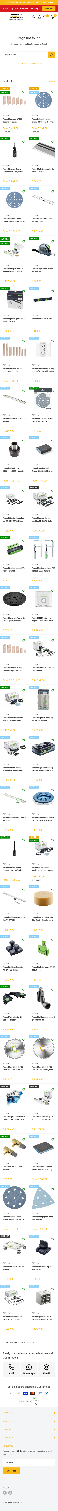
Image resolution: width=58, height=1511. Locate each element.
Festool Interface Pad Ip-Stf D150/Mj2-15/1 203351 (14, 619)
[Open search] (34, 16)
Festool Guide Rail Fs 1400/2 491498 (14, 419)
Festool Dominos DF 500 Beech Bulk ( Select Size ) (13, 669)
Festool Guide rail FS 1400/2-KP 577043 (14, 818)
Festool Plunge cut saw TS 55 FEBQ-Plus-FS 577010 (13, 270)
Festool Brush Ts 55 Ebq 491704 (12, 1168)
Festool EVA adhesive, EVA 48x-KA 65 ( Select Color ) (42, 918)
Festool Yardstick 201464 (42, 319)
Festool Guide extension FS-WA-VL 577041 (14, 918)
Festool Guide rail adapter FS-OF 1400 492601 (13, 968)
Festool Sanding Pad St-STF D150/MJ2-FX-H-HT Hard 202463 (43, 819)
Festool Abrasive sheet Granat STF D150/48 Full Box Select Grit (14, 220)
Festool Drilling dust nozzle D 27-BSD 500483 (43, 1018)
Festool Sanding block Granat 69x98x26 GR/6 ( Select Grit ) (41, 470)
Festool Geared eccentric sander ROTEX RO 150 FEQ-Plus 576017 (43, 869)
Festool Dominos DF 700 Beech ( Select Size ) (12, 369)
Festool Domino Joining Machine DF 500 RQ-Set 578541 (41, 519)
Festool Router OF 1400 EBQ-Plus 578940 (43, 669)
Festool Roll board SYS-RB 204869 (13, 1268)
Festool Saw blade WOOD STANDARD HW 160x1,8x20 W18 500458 (14, 1068)
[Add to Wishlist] (24, 92)
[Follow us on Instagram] (10, 1493)
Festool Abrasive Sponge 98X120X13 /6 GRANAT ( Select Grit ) (42, 1168)
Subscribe (11, 1471)
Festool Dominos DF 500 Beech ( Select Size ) (12, 120)
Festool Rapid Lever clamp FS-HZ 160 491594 (42, 719)
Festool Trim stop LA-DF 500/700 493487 (12, 1018)
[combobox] (25, 55)
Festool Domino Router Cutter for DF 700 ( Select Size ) (13, 869)
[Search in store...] (51, 55)
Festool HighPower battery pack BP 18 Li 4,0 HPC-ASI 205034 (42, 769)
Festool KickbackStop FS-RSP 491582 (42, 1268)
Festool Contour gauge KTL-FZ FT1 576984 (14, 569)
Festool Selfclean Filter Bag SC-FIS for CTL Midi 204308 (43, 369)
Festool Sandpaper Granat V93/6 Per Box (42, 1218)
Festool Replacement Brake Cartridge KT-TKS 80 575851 (14, 1118)
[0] (53, 17)
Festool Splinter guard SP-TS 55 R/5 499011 (43, 968)
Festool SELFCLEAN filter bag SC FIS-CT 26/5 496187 (43, 619)
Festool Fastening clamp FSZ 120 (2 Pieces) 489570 (43, 569)
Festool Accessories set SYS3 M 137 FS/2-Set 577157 (12, 1318)
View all (52, 81)
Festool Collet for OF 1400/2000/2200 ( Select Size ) (13, 470)
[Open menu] (4, 17)
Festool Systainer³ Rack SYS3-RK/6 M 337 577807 (42, 1317)
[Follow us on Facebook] (5, 1493)
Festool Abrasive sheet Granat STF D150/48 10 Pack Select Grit (43, 120)
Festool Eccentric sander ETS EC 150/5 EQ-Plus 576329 (13, 719)
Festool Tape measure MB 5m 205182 (42, 270)
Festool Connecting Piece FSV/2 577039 (42, 220)
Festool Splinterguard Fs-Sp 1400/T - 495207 (43, 170)
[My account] (39, 16)
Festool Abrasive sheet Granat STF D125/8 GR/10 (13, 1218)
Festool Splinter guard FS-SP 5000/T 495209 (14, 320)
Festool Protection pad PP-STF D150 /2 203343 (42, 419)
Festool (6, 116)
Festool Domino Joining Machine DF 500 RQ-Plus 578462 (13, 769)
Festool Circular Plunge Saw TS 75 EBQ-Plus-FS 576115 (43, 1118)
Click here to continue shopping (29, 63)
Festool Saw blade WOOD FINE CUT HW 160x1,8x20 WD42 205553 (42, 1068)
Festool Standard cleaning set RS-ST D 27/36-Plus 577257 (13, 519)
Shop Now (48, 8)
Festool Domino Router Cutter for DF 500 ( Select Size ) (13, 170)
